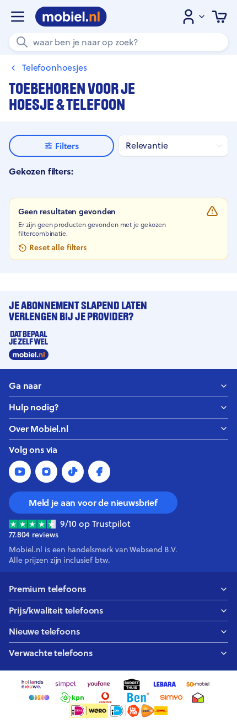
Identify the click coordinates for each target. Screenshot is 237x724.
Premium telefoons (47, 589)
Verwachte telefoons (51, 653)
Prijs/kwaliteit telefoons (56, 610)
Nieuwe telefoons (44, 631)
